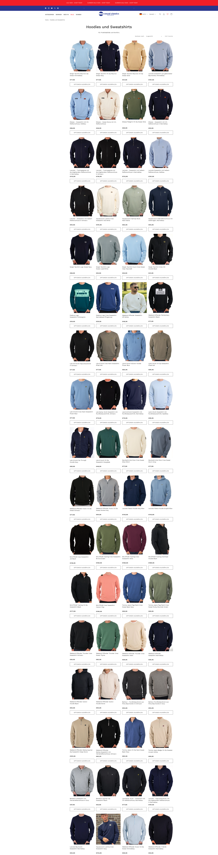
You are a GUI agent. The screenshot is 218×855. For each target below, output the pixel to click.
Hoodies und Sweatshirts (57, 20)
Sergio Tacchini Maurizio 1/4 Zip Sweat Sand (132, 74)
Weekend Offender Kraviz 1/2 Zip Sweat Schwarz (80, 509)
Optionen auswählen (82, 84)
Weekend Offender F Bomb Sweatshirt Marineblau (157, 848)
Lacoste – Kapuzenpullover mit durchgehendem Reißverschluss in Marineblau (159, 800)
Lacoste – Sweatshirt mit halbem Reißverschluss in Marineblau (133, 171)
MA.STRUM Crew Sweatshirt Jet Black (79, 558)
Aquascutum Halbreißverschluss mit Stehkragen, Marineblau (160, 219)
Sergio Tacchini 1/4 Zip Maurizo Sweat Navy (106, 74)
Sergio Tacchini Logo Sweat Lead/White (103, 268)
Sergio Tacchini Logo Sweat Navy (81, 267)
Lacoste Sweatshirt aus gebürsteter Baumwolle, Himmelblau (160, 74)
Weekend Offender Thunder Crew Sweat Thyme (107, 654)
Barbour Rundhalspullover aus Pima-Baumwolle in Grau (158, 703)
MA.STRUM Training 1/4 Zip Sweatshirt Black (79, 606)
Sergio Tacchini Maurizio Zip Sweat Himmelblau (79, 74)
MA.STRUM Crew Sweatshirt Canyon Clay (105, 606)
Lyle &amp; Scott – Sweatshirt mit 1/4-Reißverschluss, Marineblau (133, 799)
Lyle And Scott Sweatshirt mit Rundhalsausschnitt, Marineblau (132, 413)
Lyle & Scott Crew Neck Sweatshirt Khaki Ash (107, 364)
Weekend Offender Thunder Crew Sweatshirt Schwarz (81, 654)
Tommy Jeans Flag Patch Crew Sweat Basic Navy (132, 606)
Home (46, 20)
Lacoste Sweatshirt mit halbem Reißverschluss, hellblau (158, 171)
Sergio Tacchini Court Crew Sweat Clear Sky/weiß (133, 268)
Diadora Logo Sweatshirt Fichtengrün (77, 316)
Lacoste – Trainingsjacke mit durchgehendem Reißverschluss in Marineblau (80, 172)
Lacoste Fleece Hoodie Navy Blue (133, 508)
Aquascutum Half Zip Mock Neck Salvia (131, 219)
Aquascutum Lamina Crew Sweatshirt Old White (105, 219)
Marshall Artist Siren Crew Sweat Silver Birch (133, 461)
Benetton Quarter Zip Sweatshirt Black (103, 799)
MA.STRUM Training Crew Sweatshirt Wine (130, 557)
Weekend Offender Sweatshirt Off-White (132, 316)
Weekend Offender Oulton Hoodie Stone (104, 702)
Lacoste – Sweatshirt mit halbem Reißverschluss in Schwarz (81, 219)
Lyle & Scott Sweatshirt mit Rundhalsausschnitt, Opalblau (158, 413)
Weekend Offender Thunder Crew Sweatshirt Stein (133, 654)
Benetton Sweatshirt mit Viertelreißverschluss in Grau (79, 799)
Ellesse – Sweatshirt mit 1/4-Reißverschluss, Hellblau (79, 123)
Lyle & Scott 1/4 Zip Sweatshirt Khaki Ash (158, 364)
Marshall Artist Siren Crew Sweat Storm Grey (159, 461)
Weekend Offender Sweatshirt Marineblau (155, 654)
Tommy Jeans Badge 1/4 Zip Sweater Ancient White (160, 751)
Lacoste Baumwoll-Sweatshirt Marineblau (77, 848)
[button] (49, 15)
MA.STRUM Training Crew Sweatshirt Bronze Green (108, 557)
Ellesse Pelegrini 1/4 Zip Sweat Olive (134, 122)
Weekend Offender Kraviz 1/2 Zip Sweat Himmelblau (133, 848)
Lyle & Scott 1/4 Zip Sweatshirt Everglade (103, 461)
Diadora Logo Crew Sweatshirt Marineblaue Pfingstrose (106, 316)
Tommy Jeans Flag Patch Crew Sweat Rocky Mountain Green (158, 606)
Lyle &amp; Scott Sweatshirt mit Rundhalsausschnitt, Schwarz (107, 413)
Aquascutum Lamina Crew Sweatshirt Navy (105, 848)
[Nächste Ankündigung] (134, 8)
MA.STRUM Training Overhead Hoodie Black (158, 557)
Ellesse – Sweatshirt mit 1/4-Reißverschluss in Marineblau (158, 123)
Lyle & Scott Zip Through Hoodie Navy (78, 461)
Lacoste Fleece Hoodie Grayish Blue (160, 508)
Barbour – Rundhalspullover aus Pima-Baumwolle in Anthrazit (133, 703)
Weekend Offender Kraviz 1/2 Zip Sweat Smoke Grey (107, 509)
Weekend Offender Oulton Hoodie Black (78, 702)
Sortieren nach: (139, 36)
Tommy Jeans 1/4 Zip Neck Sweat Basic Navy (133, 751)
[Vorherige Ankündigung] (84, 8)
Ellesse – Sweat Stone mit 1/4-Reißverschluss (106, 123)
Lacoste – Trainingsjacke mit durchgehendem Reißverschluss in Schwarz (106, 172)
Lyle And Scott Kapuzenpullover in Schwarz (80, 364)
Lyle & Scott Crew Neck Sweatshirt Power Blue (81, 412)
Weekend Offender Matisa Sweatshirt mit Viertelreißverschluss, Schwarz (106, 752)
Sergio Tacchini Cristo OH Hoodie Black (156, 268)
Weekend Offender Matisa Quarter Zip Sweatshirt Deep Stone (81, 751)
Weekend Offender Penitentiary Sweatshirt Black (158, 316)
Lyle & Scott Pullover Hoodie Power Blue (131, 364)
